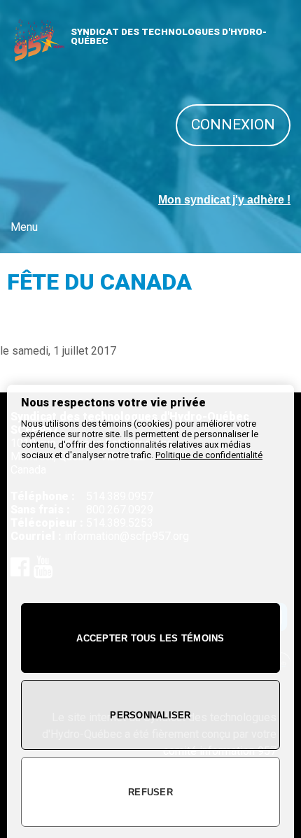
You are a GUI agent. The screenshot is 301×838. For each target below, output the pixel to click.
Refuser (150, 792)
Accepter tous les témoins (150, 638)
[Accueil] (38, 56)
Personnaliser (150, 715)
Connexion (233, 124)
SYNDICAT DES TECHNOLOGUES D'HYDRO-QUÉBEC (169, 36)
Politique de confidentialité (208, 455)
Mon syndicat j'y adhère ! (224, 200)
